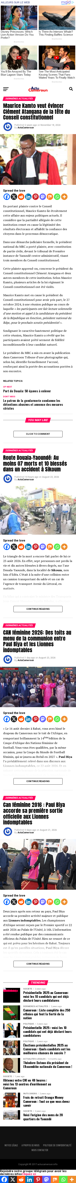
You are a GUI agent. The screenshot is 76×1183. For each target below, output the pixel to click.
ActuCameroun (26, 127)
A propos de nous (30, 1145)
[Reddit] (21, 196)
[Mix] (50, 196)
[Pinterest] (35, 196)
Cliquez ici (29, 1174)
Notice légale (11, 1145)
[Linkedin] (28, 196)
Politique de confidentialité (57, 1145)
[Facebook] (7, 196)
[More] (64, 196)
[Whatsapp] (57, 196)
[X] (14, 196)
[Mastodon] (42, 196)
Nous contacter (40, 1150)
